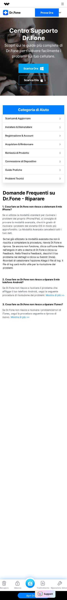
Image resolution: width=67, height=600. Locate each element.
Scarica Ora (31, 68)
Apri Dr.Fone (33, 595)
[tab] (33, 118)
